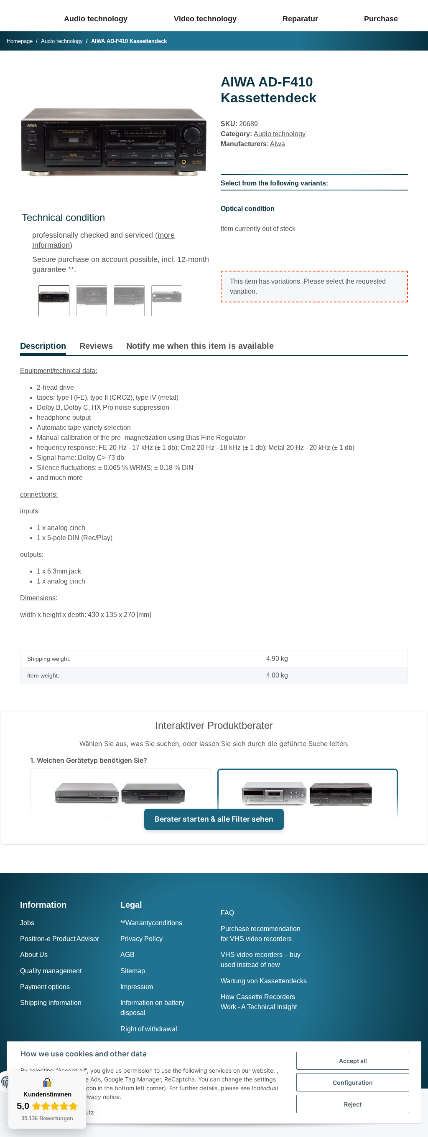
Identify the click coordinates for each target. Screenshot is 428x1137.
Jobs (27, 922)
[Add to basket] (26, 69)
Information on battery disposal (152, 1007)
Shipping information (51, 1002)
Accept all (353, 1060)
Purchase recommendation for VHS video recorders (261, 933)
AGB (127, 954)
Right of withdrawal (148, 1029)
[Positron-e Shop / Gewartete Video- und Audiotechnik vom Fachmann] (28, 15)
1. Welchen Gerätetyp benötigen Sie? (88, 760)
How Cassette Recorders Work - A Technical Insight (259, 1001)
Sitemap (132, 971)
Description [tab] (43, 345)
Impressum (136, 986)
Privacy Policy (141, 938)
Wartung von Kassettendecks (264, 981)
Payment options (45, 986)
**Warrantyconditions (151, 922)
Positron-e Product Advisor (59, 938)
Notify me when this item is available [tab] (200, 345)
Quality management (51, 971)
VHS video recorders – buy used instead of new (261, 959)
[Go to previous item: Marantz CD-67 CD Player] (395, 41)
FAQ (227, 912)
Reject (353, 1104)
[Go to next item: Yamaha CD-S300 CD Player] (412, 41)
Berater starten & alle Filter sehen (214, 819)
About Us (34, 954)
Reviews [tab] (96, 345)
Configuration (353, 1082)
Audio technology (280, 133)
